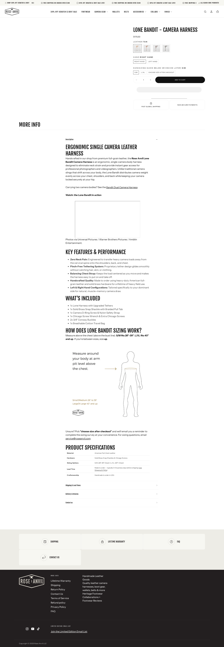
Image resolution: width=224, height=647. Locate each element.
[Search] (205, 11)
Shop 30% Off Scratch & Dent (18, 3)
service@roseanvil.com (78, 438)
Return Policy (58, 589)
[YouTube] (32, 629)
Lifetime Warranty (61, 580)
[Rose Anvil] (31, 581)
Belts (126, 12)
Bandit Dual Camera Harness (121, 187)
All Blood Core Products (210, 3)
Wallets (116, 12)
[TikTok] (38, 629)
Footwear (85, 12)
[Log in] (211, 11)
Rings (167, 12)
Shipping (55, 585)
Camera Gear (100, 12)
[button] (169, 87)
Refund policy (58, 602)
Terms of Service (60, 598)
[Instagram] (27, 629)
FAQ (53, 611)
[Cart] (217, 11)
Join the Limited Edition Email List (69, 631)
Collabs (154, 12)
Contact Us (57, 593)
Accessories (138, 12)
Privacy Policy (58, 606)
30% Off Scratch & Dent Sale (64, 12)
